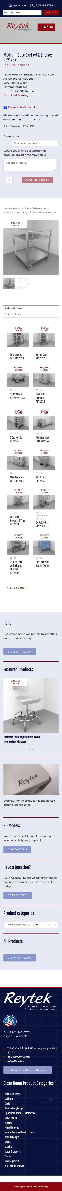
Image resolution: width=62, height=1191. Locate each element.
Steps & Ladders (13, 1151)
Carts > (22, 587)
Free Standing (19, 65)
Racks (8, 1142)
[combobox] (22, 12)
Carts (28, 208)
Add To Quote (37, 179)
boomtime (29, 1187)
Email (35, 1187)
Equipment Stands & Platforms (20, 1113)
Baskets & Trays (12, 1094)
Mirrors (8, 1122)
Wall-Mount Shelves (14, 1166)
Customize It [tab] (13, 314)
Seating (8, 1146)
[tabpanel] (31, 712)
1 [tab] (29, 750)
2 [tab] (32, 750)
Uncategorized (12, 1161)
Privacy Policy (43, 1187)
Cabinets (9, 1098)
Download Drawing (15, 95)
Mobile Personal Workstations (20, 1132)
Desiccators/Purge (14, 1108)
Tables (8, 1156)
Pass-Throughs (12, 1137)
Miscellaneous (12, 1127)
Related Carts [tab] (14, 308)
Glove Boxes (11, 1118)
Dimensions (11, 136)
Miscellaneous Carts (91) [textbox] (28, 924)
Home (7, 208)
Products (18, 208)
